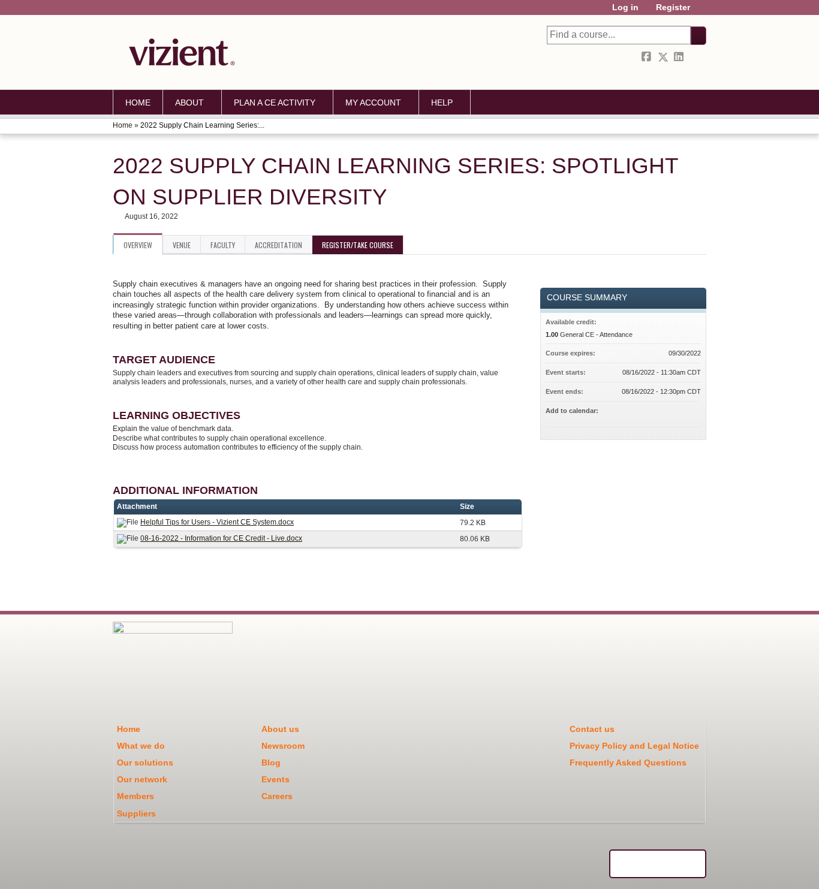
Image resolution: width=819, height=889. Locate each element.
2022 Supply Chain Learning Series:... (202, 125)
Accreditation (278, 245)
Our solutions (145, 762)
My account (373, 102)
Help (442, 102)
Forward (696, 57)
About (189, 102)
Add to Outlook (691, 412)
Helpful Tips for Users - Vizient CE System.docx (217, 522)
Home (137, 102)
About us (280, 729)
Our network (142, 779)
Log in (625, 7)
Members (135, 796)
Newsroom (283, 746)
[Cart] (702, 11)
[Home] (179, 52)
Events (275, 779)
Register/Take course (357, 245)
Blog (271, 762)
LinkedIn (680, 57)
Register (673, 7)
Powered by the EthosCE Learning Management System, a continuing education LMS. (657, 863)
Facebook (648, 57)
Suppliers (136, 813)
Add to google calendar (645, 412)
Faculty (222, 245)
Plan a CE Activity (274, 102)
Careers (277, 796)
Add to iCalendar (676, 412)
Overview (138, 245)
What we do (141, 746)
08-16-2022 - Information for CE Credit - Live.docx (221, 538)
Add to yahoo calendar (660, 412)
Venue (182, 245)
